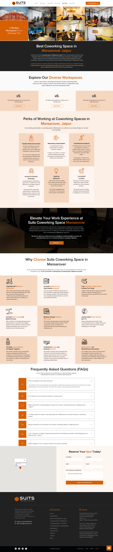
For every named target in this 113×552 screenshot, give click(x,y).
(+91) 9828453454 (27, 521)
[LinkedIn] (23, 549)
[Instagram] (16, 549)
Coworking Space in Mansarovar (58, 521)
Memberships (53, 528)
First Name (68, 457)
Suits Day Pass (54, 531)
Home (51, 513)
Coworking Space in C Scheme (58, 523)
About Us (52, 533)
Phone (87, 463)
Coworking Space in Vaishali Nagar (59, 526)
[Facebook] (19, 549)
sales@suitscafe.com (26, 523)
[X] (26, 549)
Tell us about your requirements (73, 470)
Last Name (88, 457)
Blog (51, 538)
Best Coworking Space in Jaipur (58, 518)
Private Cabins (54, 516)
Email (67, 463)
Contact (52, 535)
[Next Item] (110, 23)
